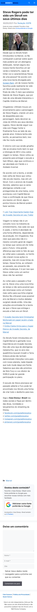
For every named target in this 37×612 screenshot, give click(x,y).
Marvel (9, 481)
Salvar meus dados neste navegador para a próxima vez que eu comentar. (18, 574)
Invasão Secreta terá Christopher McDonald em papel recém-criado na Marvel (18, 320)
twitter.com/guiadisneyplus (16, 416)
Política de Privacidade (21, 594)
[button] (29, 3)
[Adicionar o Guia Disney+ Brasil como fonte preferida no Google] (18, 505)
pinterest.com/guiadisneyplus (17, 422)
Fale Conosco (7, 594)
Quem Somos (7, 597)
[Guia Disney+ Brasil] (12, 3)
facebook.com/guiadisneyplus (17, 413)
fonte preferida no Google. (24, 28)
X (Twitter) (9, 514)
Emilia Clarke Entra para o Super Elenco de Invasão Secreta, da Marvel (18, 329)
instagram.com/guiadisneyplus (18, 419)
